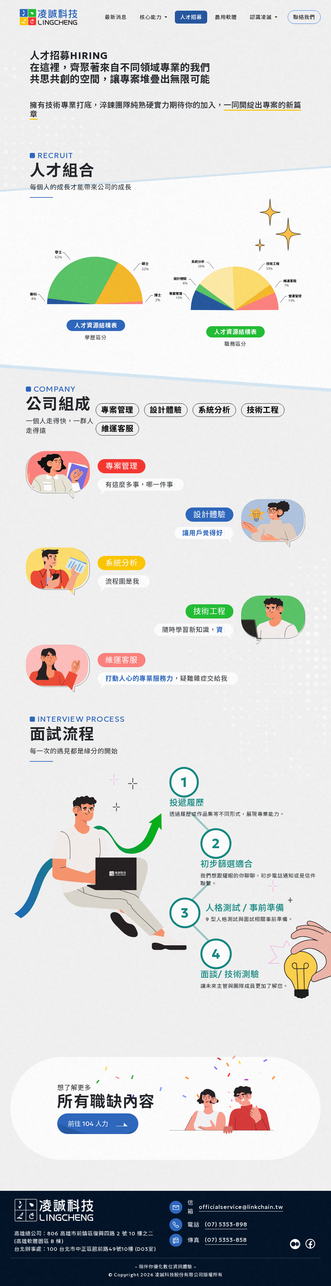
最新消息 (116, 17)
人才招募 (191, 17)
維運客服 (117, 429)
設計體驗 (166, 410)
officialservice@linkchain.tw (241, 1207)
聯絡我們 (304, 17)
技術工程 (263, 410)
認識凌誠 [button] (261, 17)
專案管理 (117, 410)
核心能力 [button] (151, 17)
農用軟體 (226, 17)
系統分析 (214, 410)
